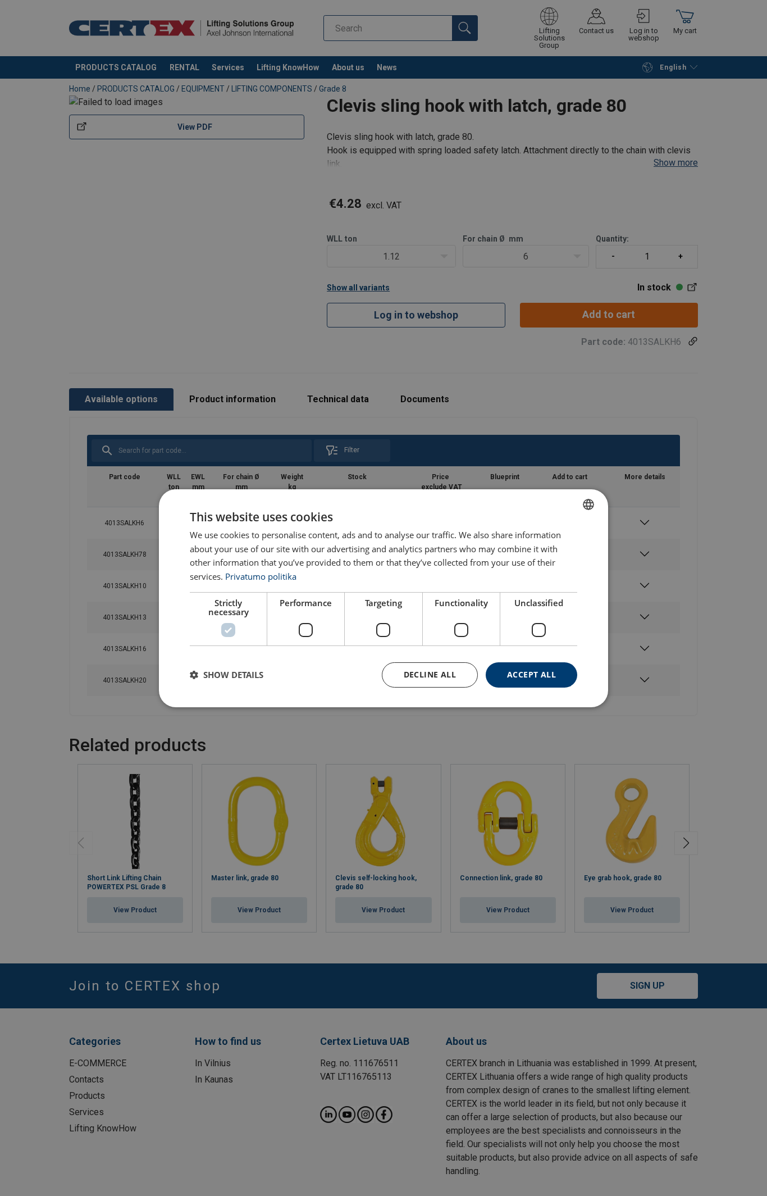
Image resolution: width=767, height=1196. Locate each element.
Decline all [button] (430, 674)
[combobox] (588, 504)
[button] (226, 675)
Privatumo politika (260, 576)
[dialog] (383, 598)
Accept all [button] (531, 674)
